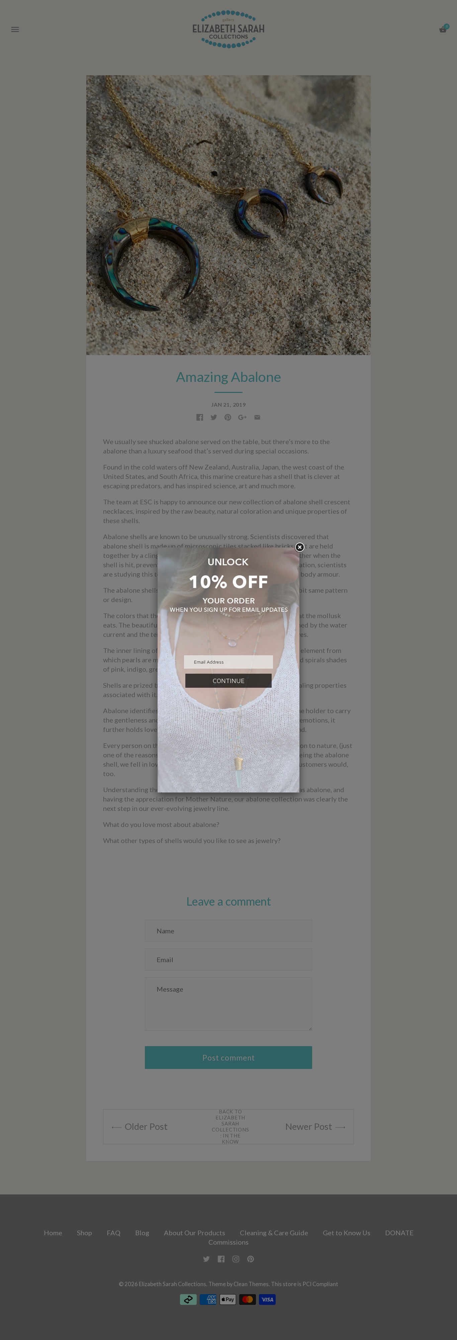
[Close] (299, 547)
